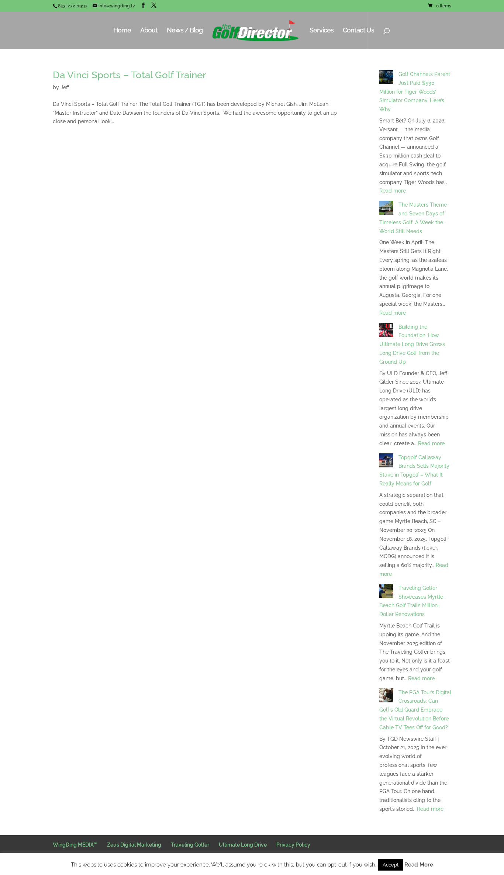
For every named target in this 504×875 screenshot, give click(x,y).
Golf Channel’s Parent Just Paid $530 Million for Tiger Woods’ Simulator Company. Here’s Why (414, 91)
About (149, 31)
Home (122, 31)
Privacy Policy (293, 845)
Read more (392, 191)
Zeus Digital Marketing (134, 845)
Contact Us (358, 31)
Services (322, 31)
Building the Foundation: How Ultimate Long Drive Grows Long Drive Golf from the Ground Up (412, 344)
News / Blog (185, 31)
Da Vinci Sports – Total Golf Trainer (129, 74)
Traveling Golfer (190, 845)
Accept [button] (390, 865)
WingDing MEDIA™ (75, 845)
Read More (418, 864)
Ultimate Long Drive (243, 845)
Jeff (65, 87)
